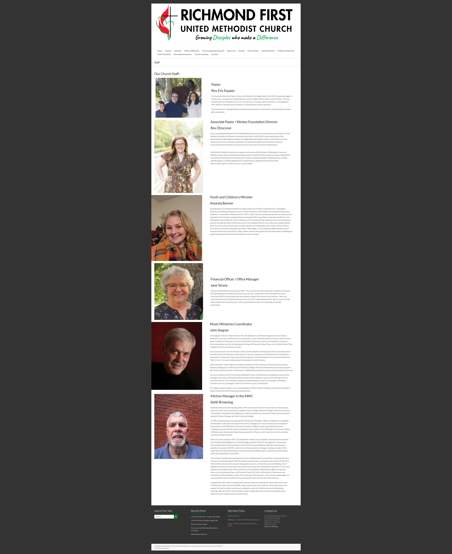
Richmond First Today (199, 524)
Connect (214, 54)
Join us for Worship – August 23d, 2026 (205, 517)
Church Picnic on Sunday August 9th (204, 520)
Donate (241, 51)
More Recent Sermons (183, 54)
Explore (168, 51)
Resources (231, 51)
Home (159, 51)
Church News (253, 51)
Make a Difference (191, 51)
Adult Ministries (268, 51)
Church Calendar (201, 54)
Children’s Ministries (286, 51)
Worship (177, 51)
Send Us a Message (271, 526)
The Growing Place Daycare (213, 51)
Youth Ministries (164, 54)
